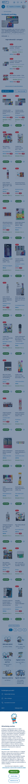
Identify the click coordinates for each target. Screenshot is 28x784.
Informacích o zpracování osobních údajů (14, 767)
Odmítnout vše (14, 780)
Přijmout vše (14, 771)
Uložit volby (14, 776)
